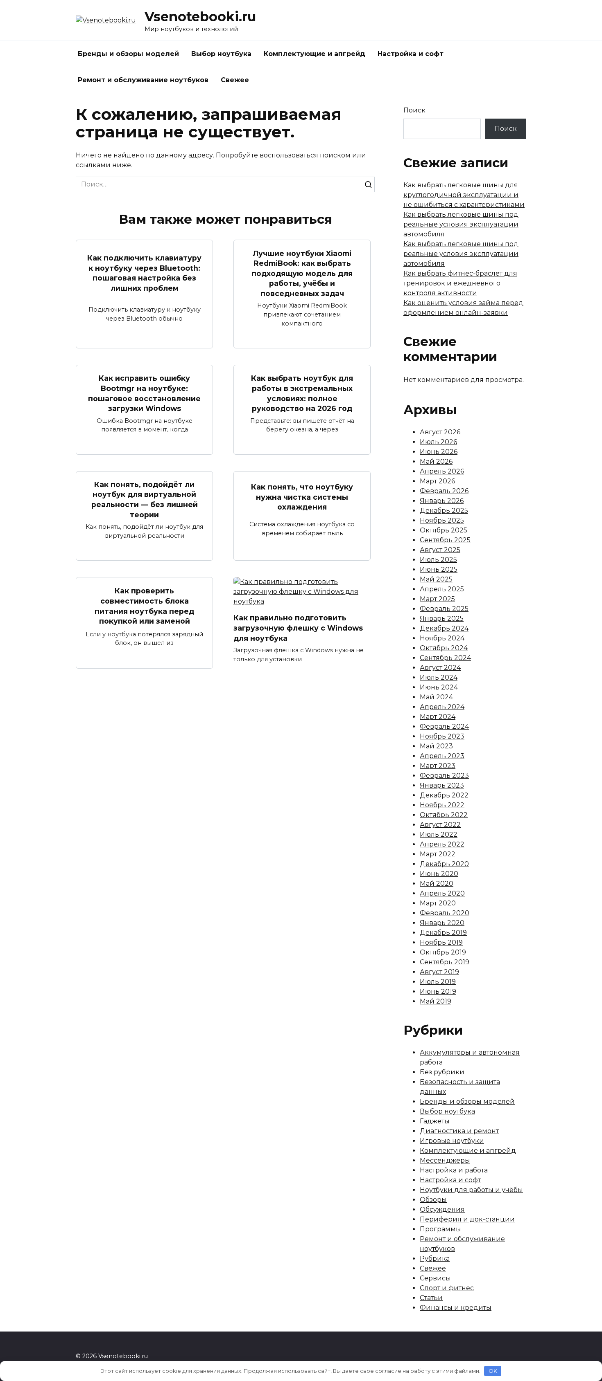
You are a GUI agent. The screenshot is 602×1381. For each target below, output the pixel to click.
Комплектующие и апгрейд (314, 54)
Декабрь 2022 (444, 795)
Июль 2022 (438, 834)
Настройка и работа (454, 1170)
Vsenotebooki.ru (200, 17)
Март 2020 (438, 903)
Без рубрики (442, 1072)
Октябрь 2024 (444, 648)
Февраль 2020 (444, 913)
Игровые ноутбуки (452, 1141)
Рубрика (435, 1258)
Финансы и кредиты (455, 1307)
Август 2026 (440, 432)
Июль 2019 (438, 982)
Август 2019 (439, 972)
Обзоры (433, 1200)
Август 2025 (440, 550)
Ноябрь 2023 (442, 736)
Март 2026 (437, 481)
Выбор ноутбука (221, 54)
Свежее (235, 80)
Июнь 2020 (439, 874)
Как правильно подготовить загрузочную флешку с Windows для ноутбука (298, 627)
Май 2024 (436, 697)
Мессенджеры (445, 1160)
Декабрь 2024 (444, 628)
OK (493, 1371)
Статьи (431, 1298)
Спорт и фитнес (447, 1288)
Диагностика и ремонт (459, 1131)
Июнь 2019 (438, 991)
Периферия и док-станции (467, 1219)
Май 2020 (436, 883)
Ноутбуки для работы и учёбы (471, 1190)
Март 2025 (437, 599)
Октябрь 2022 (444, 815)
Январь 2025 (442, 618)
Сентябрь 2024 (445, 658)
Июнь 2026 (438, 452)
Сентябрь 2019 (444, 962)
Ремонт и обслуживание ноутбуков (143, 80)
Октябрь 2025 (443, 530)
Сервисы (435, 1278)
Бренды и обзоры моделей (128, 54)
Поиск (414, 110)
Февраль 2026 (444, 491)
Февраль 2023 (444, 775)
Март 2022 (437, 854)
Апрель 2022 (442, 844)
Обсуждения (442, 1209)
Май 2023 (436, 746)
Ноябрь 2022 (442, 805)
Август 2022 (440, 825)
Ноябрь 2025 (442, 520)
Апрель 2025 (442, 589)
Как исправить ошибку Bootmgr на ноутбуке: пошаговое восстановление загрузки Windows (144, 393)
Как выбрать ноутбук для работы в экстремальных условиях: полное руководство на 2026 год (302, 393)
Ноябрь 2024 (442, 638)
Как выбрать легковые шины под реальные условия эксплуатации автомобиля (460, 224)
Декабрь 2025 (444, 510)
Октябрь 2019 (443, 952)
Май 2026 (436, 461)
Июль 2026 (438, 442)
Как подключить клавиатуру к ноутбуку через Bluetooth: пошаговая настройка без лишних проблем (144, 273)
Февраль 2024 (444, 726)
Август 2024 (440, 667)
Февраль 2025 (444, 609)
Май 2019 (435, 1001)
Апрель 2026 (442, 471)
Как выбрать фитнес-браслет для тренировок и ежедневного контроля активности (460, 283)
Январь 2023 (442, 785)
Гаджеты (435, 1121)
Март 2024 (437, 717)
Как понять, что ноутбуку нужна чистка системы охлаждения (302, 497)
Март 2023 (437, 766)
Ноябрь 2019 (441, 942)
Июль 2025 (438, 560)
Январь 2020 (442, 923)
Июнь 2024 (439, 687)
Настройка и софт (411, 54)
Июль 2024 (438, 677)
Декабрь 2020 (444, 864)
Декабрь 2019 (443, 932)
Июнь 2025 (438, 569)
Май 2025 (436, 579)
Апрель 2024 (442, 707)
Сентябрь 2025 (445, 540)
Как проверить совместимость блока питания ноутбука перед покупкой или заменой (144, 605)
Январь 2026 (442, 501)
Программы (440, 1229)
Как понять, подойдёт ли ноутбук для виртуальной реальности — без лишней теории (144, 499)
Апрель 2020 (442, 893)
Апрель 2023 (442, 756)
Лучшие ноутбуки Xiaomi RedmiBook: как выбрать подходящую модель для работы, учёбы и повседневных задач (302, 273)
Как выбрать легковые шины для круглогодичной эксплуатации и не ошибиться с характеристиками (464, 195)
